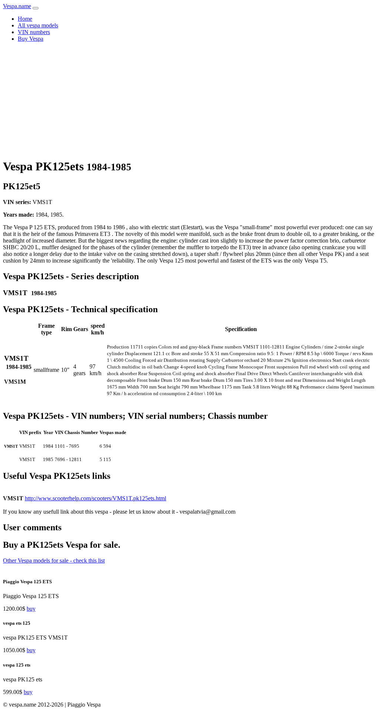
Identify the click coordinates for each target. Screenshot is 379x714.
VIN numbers (34, 32)
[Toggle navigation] (35, 8)
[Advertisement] (189, 100)
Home (25, 19)
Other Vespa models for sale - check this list (54, 560)
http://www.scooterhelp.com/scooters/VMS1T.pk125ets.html (95, 498)
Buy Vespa (30, 39)
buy (31, 608)
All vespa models (38, 25)
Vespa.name (17, 6)
